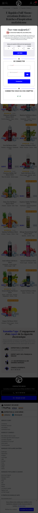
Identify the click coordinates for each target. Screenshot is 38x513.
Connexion (19, 81)
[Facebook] (18, 96)
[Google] (20, 96)
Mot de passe (13, 72)
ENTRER (19, 53)
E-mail (11, 65)
